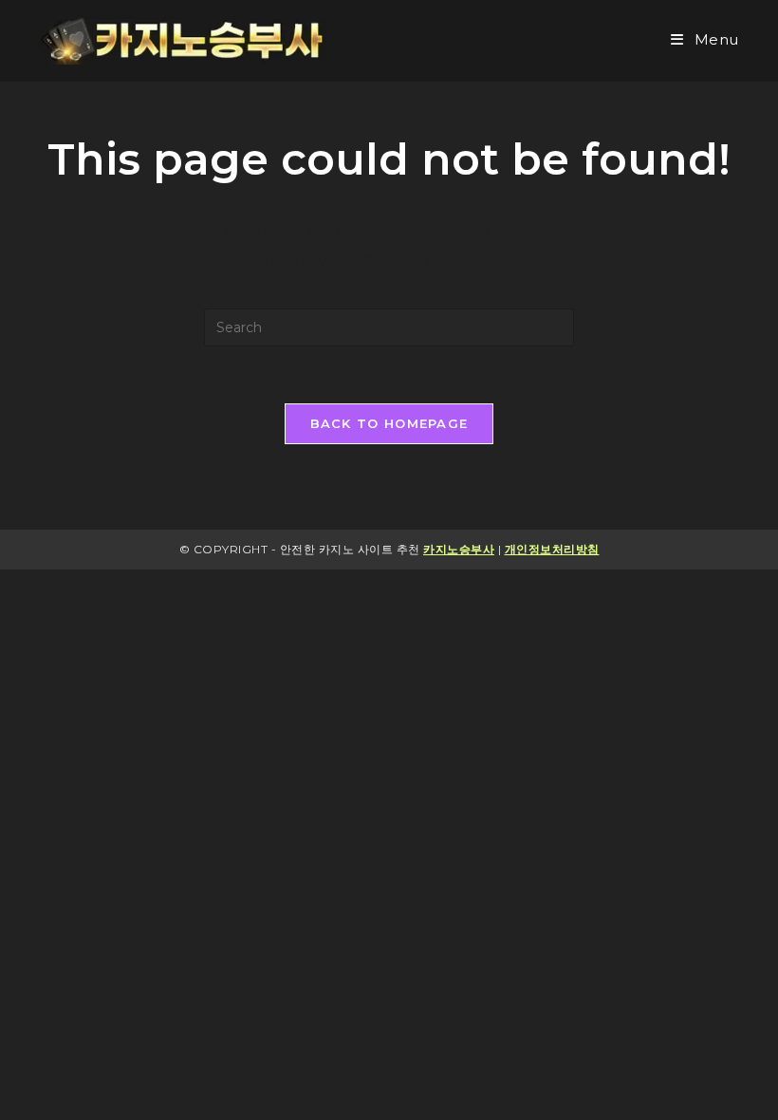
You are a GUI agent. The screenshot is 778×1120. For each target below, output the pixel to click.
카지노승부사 (458, 549)
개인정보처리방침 (552, 549)
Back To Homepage (389, 423)
